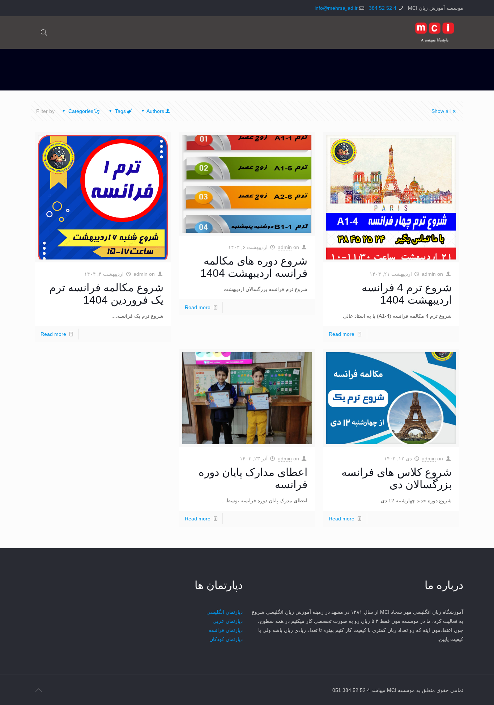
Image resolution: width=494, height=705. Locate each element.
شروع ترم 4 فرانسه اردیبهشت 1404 (407, 294)
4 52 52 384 (382, 8)
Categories (80, 111)
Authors (155, 111)
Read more (341, 334)
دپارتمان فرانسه (226, 630)
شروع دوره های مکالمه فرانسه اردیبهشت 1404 (253, 267)
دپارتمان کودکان (226, 639)
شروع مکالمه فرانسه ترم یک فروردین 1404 (106, 294)
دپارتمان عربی (228, 621)
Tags (120, 111)
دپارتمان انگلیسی (224, 612)
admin (429, 274)
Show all (441, 111)
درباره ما (444, 585)
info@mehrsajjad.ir (336, 8)
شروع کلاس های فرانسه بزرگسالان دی (396, 478)
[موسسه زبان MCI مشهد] (435, 32)
